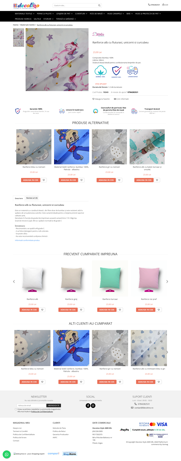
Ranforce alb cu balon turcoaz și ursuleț (147, 168)
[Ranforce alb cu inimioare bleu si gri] (149, 348)
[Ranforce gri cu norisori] (109, 146)
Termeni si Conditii (20, 431)
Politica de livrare (19, 437)
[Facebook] (88, 405)
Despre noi (17, 428)
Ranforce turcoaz (110, 299)
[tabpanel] (57, 59)
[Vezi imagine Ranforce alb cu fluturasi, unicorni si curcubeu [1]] (18, 43)
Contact (16, 440)
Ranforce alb (32, 299)
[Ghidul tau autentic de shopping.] (53, 454)
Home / (16, 25)
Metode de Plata (59, 428)
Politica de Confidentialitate (42, 411)
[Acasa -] (26, 5)
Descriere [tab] (19, 198)
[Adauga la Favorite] (44, 180)
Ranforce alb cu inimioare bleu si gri (149, 368)
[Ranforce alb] (32, 278)
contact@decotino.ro (143, 407)
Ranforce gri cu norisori (109, 167)
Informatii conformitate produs (27, 240)
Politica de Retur (59, 431)
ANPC (55, 437)
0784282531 (143, 404)
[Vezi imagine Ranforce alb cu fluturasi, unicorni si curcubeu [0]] (18, 33)
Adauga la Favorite (102, 99)
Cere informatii (122, 99)
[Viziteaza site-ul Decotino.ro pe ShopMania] (69, 454)
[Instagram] (93, 405)
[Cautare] (99, 5)
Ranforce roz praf (149, 299)
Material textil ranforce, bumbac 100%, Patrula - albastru (71, 168)
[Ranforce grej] (71, 278)
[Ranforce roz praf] (149, 278)
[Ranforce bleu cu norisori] (33, 146)
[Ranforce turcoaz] (110, 278)
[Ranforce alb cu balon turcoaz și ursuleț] (147, 146)
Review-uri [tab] (31, 198)
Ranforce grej (71, 299)
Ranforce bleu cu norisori (34, 167)
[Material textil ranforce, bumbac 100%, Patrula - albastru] (71, 146)
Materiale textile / (28, 25)
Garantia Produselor (61, 434)
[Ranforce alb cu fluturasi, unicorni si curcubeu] (57, 59)
